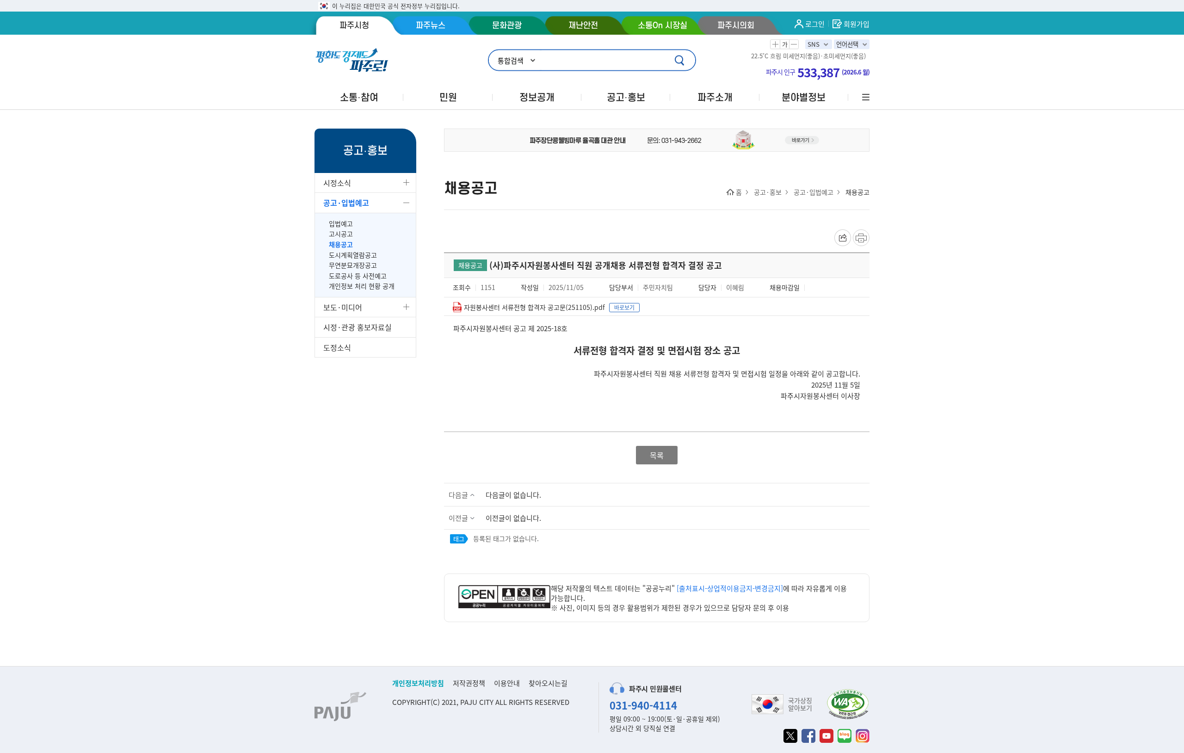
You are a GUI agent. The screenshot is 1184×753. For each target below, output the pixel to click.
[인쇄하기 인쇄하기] (861, 237)
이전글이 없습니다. (513, 518)
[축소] (793, 44)
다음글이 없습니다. (513, 495)
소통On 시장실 (662, 25)
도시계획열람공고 (353, 255)
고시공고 (341, 233)
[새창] (790, 736)
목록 (657, 455)
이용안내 (507, 683)
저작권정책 (469, 683)
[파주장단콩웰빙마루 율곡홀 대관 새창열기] (656, 139)
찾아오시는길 (548, 683)
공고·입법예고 (346, 202)
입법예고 (341, 223)
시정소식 (337, 182)
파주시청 (354, 25)
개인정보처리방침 (418, 683)
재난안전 (583, 25)
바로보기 (624, 307)
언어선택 (847, 44)
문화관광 (507, 25)
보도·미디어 (342, 307)
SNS (814, 44)
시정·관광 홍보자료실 (357, 327)
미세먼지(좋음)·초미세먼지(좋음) (824, 56)
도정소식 (337, 347)
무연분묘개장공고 (353, 265)
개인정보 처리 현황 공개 (362, 286)
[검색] (680, 60)
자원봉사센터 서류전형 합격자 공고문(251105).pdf (534, 307)
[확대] (775, 44)
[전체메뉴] (865, 97)
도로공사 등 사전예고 (358, 276)
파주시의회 (735, 25)
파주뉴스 (430, 25)
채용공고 (341, 244)
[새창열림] (504, 597)
